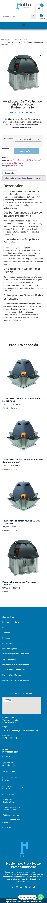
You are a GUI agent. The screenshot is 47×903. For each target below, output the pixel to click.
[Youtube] (21, 887)
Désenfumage (14, 40)
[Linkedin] (26, 887)
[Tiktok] (30, 887)
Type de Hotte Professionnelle (8, 764)
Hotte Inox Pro (16, 166)
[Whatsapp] (41, 897)
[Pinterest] (34, 887)
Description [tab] (10, 173)
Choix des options (9, 408)
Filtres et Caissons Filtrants (9, 778)
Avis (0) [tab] (39, 178)
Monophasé (8, 138)
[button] (23, 25)
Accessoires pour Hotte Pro (9, 787)
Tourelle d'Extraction (15, 163)
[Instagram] (17, 887)
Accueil (4, 40)
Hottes (5, 756)
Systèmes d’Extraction (11, 771)
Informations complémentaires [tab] (18, 178)
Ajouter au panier (26, 151)
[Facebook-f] (13, 887)
